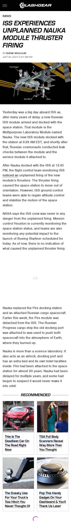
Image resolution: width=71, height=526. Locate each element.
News (7, 16)
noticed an (10, 175)
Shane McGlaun (16, 53)
